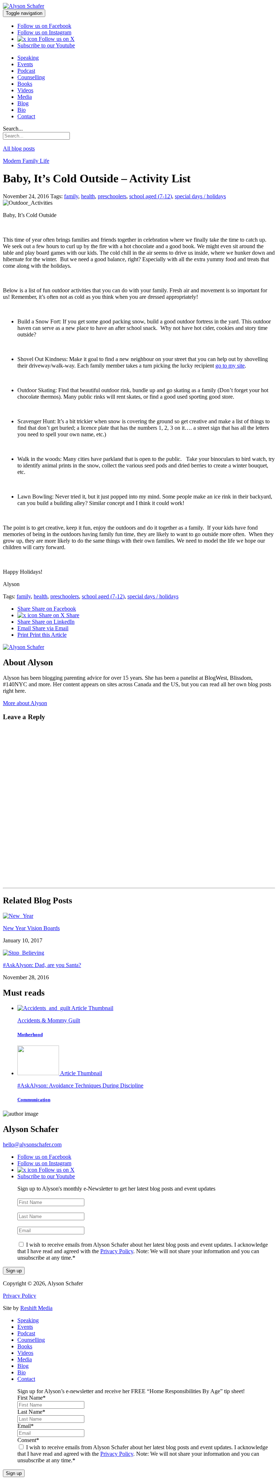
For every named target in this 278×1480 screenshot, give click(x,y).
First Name (31, 1195)
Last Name (31, 1209)
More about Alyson (25, 703)
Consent (28, 1237)
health (88, 196)
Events (25, 64)
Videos (25, 90)
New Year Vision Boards (31, 928)
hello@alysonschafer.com (32, 1144)
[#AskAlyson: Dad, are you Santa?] (23, 953)
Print (42, 635)
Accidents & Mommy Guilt (48, 1020)
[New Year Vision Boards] (18, 916)
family (71, 196)
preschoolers (112, 196)
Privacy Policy (116, 1251)
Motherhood (30, 1034)
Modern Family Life (26, 161)
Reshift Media (36, 1308)
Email (42, 628)
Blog (23, 103)
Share (46, 609)
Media (24, 97)
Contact (26, 116)
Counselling (31, 77)
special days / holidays (200, 196)
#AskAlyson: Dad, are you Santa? (42, 965)
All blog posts (19, 148)
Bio (21, 110)
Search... (13, 129)
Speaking (28, 58)
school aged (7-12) (150, 196)
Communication (33, 1099)
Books (24, 84)
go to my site (230, 365)
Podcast (26, 71)
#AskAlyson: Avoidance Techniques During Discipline (80, 1085)
